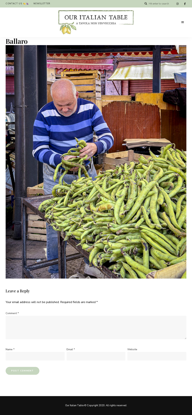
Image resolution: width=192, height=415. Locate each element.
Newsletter (42, 3)
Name (10, 349)
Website (132, 349)
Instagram (177, 3)
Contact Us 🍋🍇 (17, 3)
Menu (182, 22)
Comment (12, 313)
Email (71, 349)
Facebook (185, 3)
